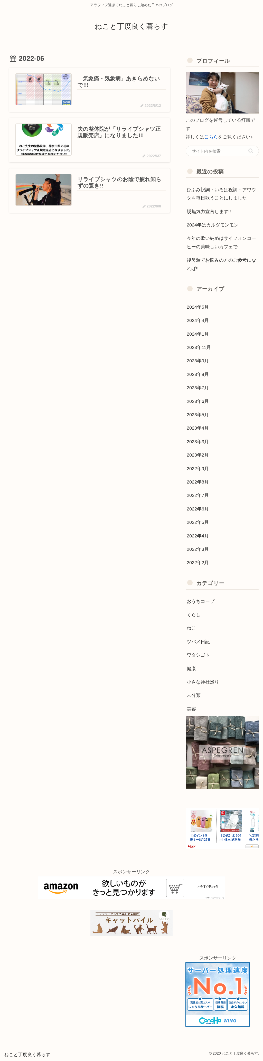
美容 (191, 709)
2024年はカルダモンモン (213, 225)
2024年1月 (198, 334)
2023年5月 (198, 414)
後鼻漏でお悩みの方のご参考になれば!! (221, 264)
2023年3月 (198, 441)
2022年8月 (198, 482)
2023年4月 (198, 428)
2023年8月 (198, 374)
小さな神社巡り (203, 682)
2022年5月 (198, 522)
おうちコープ (200, 601)
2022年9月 (198, 468)
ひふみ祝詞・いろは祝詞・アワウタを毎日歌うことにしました (221, 194)
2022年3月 (198, 549)
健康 (191, 668)
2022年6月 (198, 508)
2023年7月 (198, 387)
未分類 (194, 695)
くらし (194, 614)
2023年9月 (198, 360)
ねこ (191, 628)
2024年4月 (198, 320)
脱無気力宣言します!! (209, 211)
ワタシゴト (198, 655)
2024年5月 (198, 307)
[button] (250, 151)
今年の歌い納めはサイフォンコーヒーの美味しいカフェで (221, 242)
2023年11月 (199, 347)
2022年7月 (198, 495)
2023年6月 (198, 401)
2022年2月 (198, 562)
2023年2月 (198, 455)
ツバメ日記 (198, 641)
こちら (211, 136)
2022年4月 (198, 535)
